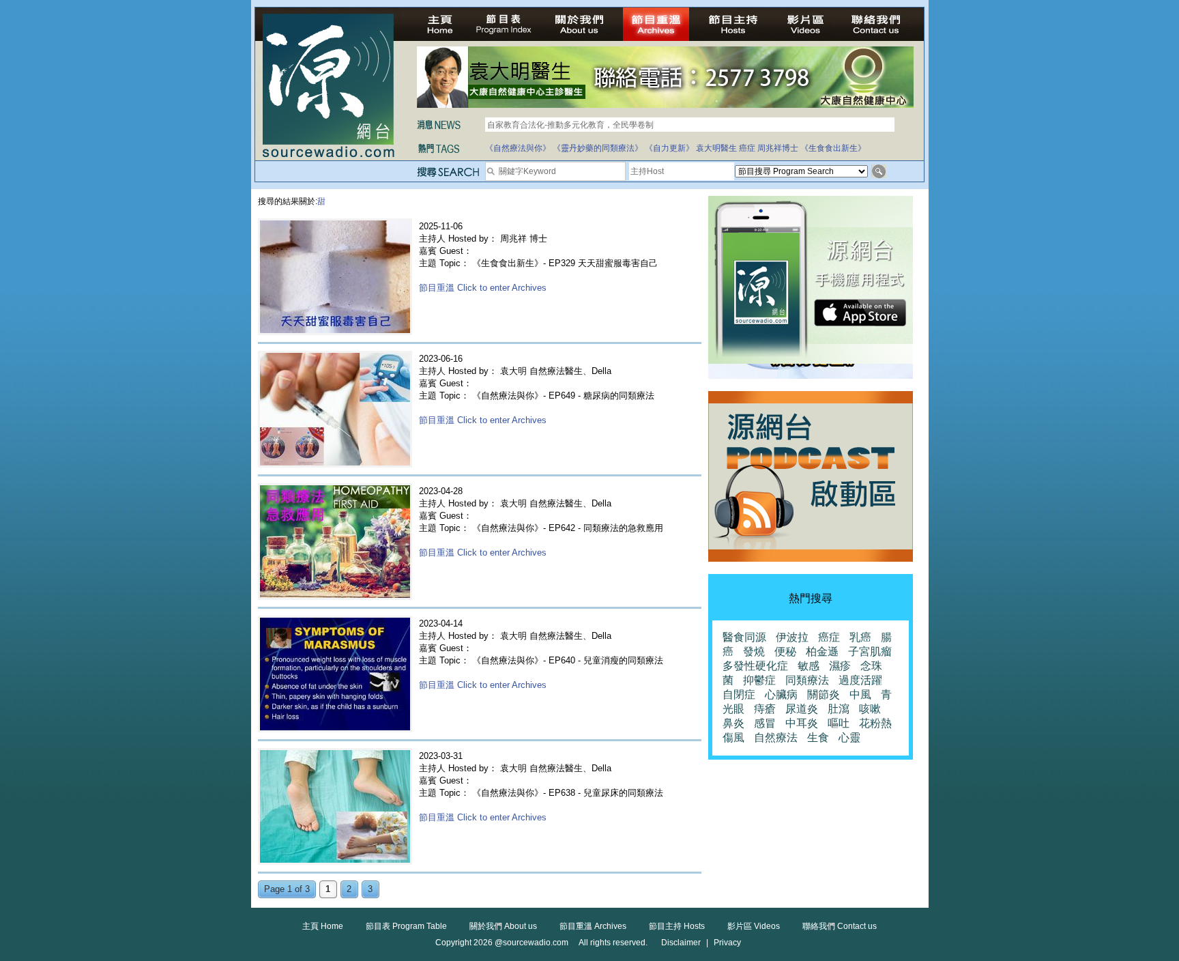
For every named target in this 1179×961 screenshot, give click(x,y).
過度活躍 (860, 680)
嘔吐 (838, 723)
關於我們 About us (503, 926)
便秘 (785, 651)
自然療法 (776, 737)
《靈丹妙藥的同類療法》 (598, 148)
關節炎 (823, 694)
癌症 (747, 148)
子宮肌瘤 (870, 651)
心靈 (849, 737)
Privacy (727, 942)
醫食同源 (744, 637)
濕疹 (840, 666)
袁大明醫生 (716, 148)
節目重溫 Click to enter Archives (483, 288)
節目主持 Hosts (677, 926)
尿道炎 (801, 709)
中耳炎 (801, 723)
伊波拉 (792, 637)
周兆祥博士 (777, 148)
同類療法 (807, 680)
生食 (818, 737)
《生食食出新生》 (833, 148)
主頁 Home (322, 926)
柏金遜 (822, 651)
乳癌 (860, 637)
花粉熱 (875, 723)
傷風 (733, 737)
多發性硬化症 (755, 666)
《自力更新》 (669, 148)
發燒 (754, 651)
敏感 (808, 666)
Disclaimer (681, 942)
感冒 (765, 723)
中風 (860, 694)
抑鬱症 (759, 680)
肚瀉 (838, 709)
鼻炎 (733, 723)
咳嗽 (870, 709)
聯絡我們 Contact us (839, 926)
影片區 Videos (753, 926)
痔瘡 (765, 709)
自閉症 (739, 694)
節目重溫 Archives (592, 926)
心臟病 (781, 694)
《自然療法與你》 (518, 148)
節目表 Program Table (406, 926)
